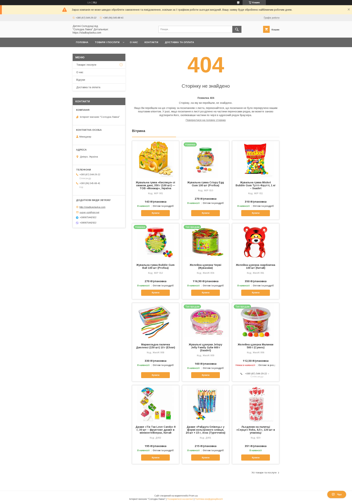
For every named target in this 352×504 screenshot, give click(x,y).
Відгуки (80, 79)
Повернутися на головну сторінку (206, 120)
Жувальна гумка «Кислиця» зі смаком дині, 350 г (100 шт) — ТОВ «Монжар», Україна (155, 185)
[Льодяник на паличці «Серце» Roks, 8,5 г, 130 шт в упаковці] (255, 403)
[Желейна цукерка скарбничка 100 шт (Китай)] (255, 241)
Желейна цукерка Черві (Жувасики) (205, 266)
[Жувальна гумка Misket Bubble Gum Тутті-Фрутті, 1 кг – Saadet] (255, 159)
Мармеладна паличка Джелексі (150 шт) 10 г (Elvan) (155, 346)
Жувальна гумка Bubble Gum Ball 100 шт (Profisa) (155, 266)
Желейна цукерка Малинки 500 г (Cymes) (255, 346)
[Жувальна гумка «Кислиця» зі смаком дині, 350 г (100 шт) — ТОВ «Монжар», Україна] (155, 159)
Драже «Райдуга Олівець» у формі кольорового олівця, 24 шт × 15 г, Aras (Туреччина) (205, 429)
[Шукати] (236, 29)
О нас (134, 42)
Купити (155, 213)
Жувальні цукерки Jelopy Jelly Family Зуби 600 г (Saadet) (205, 347)
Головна (82, 42)
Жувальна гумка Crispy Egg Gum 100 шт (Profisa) (205, 184)
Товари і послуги (107, 42)
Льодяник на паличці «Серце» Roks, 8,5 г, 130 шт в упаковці (255, 429)
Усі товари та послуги (264, 472)
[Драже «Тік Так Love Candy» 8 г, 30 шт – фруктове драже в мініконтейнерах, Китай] (155, 403)
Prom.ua (193, 495)
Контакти (151, 42)
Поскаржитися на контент (180, 499)
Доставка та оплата (179, 42)
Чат (339, 494)
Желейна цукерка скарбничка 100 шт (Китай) (255, 266)
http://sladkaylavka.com (92, 207)
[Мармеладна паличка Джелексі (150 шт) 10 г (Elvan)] (155, 321)
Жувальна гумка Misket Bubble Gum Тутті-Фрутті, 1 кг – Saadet (256, 185)
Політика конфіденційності (209, 499)
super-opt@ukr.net (89, 212)
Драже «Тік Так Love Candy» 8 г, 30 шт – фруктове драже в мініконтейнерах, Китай (155, 429)
